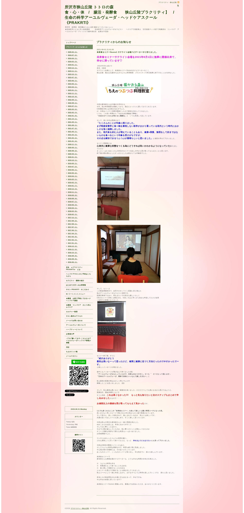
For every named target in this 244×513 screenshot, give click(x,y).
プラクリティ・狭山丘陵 (80, 508)
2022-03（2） (73, 109)
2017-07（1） (73, 227)
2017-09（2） (73, 220)
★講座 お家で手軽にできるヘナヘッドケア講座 (78, 299)
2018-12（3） (73, 189)
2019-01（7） (73, 185)
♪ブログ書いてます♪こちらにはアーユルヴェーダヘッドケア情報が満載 (78, 341)
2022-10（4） (73, 96)
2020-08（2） (73, 150)
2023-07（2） (73, 77)
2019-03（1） (73, 179)
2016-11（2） (73, 249)
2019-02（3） (73, 182)
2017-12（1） (73, 217)
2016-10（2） (73, 252)
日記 (67, 347)
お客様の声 (70, 334)
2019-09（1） (73, 163)
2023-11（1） (73, 71)
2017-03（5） (73, 236)
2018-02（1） (73, 214)
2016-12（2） (73, 246)
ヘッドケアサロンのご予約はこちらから (78, 275)
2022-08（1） (73, 103)
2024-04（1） (73, 58)
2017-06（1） (73, 230)
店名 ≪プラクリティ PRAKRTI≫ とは (75, 268)
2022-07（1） (73, 106)
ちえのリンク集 (72, 352)
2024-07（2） (73, 55)
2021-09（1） (73, 122)
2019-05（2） (73, 173)
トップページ (71, 42)
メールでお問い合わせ (75, 320)
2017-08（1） (73, 224)
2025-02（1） (73, 52)
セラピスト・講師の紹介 (75, 280)
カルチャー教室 (72, 312)
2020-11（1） (73, 144)
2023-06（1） (73, 80)
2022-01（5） (73, 115)
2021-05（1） (73, 131)
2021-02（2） (73, 138)
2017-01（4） (73, 243)
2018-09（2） (73, 195)
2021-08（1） (73, 125)
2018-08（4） (73, 198)
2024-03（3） (73, 61)
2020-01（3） (73, 157)
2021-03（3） (73, 135)
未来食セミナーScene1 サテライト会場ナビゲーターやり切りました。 (127, 52)
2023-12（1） (73, 68)
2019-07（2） (73, 166)
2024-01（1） (73, 64)
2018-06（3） (73, 205)
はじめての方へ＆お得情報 (76, 285)
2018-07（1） (73, 201)
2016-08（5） (73, 259)
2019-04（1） (73, 176)
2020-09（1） (73, 147)
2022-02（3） (73, 112)
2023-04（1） (73, 87)
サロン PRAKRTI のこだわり (77, 289)
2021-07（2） (73, 128)
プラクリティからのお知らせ (77, 47)
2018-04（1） (73, 208)
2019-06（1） (73, 170)
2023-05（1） (73, 84)
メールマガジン (72, 356)
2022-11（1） (73, 93)
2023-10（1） (73, 74)
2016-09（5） (73, 255)
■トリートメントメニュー (75, 294)
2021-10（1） (73, 119)
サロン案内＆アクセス (74, 316)
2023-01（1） (73, 90)
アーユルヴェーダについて (76, 325)
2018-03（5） (73, 211)
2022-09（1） (73, 99)
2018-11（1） (73, 192)
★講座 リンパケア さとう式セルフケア (78, 306)
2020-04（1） (73, 154)
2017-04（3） (73, 233)
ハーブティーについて (74, 329)
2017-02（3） (73, 240)
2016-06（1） (73, 262)
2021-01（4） (73, 141)
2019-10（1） (73, 160)
